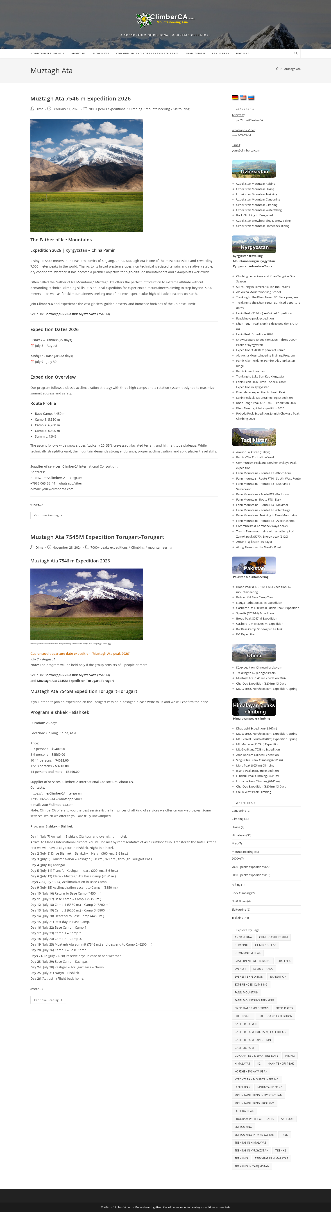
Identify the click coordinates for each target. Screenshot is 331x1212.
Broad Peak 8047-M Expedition (256, 618)
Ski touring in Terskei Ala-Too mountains (263, 287)
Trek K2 (280, 1150)
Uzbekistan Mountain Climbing (256, 205)
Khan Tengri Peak (281, 1063)
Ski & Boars (239, 901)
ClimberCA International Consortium (89, 782)
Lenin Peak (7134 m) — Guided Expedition (264, 313)
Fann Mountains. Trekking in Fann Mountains (266, 515)
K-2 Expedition (246, 634)
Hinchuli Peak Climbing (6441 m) (257, 776)
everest (240, 969)
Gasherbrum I (245, 1048)
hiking (290, 1056)
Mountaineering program (254, 1103)
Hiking (236, 827)
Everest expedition (249, 977)
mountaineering (158, 109)
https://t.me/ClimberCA (47, 477)
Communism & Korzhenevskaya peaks (262, 526)
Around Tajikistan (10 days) (254, 542)
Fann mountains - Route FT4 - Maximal (262, 505)
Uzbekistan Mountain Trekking (256, 194)
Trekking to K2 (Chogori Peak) (256, 673)
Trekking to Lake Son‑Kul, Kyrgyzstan (261, 376)
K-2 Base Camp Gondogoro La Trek (259, 629)
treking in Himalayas (250, 1142)
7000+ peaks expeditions (106, 109)
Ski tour (287, 1119)
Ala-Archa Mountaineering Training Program (265, 355)
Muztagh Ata (292, 69)
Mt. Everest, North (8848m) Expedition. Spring (266, 689)
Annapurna (243, 937)
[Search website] (296, 53)
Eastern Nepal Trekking (253, 961)
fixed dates (284, 1008)
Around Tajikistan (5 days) (253, 452)
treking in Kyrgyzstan (251, 1150)
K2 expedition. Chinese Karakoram (259, 667)
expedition (278, 977)
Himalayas (239, 835)
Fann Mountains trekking (254, 1000)
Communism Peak (248, 953)
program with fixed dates (254, 1119)
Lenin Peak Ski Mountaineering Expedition (264, 398)
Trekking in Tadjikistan (252, 1166)
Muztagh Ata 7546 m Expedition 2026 (80, 98)
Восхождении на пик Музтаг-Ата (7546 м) (77, 314)
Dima (39, 109)
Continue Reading (50, 516)
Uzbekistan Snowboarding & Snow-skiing (263, 221)
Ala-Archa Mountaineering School (258, 292)
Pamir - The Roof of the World (256, 457)
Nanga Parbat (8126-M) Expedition (259, 603)
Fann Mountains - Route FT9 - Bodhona (262, 494)
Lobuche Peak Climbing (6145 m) (258, 781)
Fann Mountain (246, 992)
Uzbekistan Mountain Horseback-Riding (262, 226)
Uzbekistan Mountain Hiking (255, 189)
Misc (235, 843)
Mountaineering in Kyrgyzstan (258, 1095)
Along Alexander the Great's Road (258, 547)
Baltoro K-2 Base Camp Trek (254, 597)
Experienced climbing (251, 984)
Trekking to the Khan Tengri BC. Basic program (267, 297)
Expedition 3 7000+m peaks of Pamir (260, 350)
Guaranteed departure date (256, 1056)
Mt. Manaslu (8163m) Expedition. (258, 744)
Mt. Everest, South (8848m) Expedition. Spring (266, 739)
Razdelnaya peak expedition (255, 318)
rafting (236, 885)
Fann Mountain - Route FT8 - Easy (258, 499)
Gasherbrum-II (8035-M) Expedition (259, 624)
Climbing (135, 109)
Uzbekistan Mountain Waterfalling (259, 210)
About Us (126, 782)
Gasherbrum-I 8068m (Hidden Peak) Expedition (267, 608)
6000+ (236, 858)
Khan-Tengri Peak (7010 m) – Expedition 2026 (266, 403)
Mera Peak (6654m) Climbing (255, 765)
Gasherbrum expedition (253, 1040)
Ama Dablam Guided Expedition (257, 755)
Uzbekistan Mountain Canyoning (258, 199)
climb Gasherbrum (273, 937)
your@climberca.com (246, 150)
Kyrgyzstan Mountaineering (257, 1079)
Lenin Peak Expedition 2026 (254, 334)
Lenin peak (242, 1087)
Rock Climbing (241, 893)
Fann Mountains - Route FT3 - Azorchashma (265, 521)
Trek (284, 1135)
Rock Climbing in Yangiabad (254, 215)
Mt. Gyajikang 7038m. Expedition (258, 749)
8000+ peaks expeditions (248, 875)
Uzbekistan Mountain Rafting (255, 184)
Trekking (237, 918)
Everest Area (263, 969)
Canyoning (239, 811)
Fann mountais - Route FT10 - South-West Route (268, 478)
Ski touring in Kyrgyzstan (254, 1135)
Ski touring (181, 109)
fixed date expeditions (252, 1008)
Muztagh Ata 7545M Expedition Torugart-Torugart (97, 537)
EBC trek (284, 961)
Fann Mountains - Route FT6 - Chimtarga (263, 510)
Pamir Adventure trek (250, 371)
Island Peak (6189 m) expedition (257, 771)
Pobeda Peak (244, 1111)
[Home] (277, 69)
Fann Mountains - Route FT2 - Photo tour (263, 473)
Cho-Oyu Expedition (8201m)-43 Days (261, 683)
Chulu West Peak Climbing (253, 792)
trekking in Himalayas (271, 1158)
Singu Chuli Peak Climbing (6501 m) (259, 760)
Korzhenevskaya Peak (251, 1071)
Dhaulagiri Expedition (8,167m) (256, 728)
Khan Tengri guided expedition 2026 (260, 408)
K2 (259, 1063)
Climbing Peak (265, 945)
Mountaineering (270, 1087)
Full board (243, 1016)
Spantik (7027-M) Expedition (255, 613)
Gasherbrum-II (245, 1024)
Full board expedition (275, 1016)
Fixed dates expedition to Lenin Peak (261, 392)
